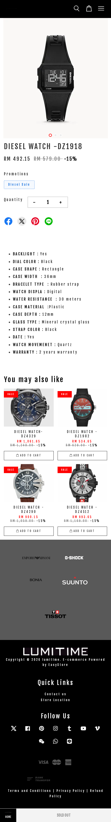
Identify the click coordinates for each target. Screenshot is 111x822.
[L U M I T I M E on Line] (69, 744)
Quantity (13, 199)
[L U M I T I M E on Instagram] (55, 731)
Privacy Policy (71, 791)
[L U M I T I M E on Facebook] (27, 731)
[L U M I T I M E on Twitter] (13, 731)
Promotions (16, 174)
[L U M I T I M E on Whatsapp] (55, 744)
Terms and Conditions (29, 791)
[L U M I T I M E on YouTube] (83, 731)
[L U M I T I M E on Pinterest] (41, 731)
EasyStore (58, 665)
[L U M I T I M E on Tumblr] (69, 731)
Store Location (55, 700)
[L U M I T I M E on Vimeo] (97, 731)
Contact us (56, 694)
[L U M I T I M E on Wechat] (41, 744)
